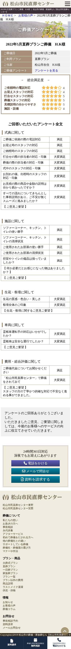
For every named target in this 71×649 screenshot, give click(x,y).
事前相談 (8, 527)
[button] (67, 3)
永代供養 (8, 530)
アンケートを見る (46, 70)
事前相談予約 (10, 620)
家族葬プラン (10, 573)
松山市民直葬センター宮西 (18, 508)
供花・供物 (9, 590)
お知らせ (8, 602)
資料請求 (8, 624)
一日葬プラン (10, 569)
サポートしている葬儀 (15, 544)
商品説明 (8, 583)
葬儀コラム (9, 609)
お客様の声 (9, 605)
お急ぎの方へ (10, 523)
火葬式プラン (10, 563)
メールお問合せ (12, 627)
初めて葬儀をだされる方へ (18, 537)
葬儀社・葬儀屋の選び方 (17, 547)
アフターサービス (13, 534)
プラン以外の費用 (13, 580)
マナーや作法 (10, 551)
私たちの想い (10, 520)
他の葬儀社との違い (14, 540)
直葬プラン (9, 566)
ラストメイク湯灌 (13, 587)
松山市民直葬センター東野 (18, 505)
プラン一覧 (9, 576)
